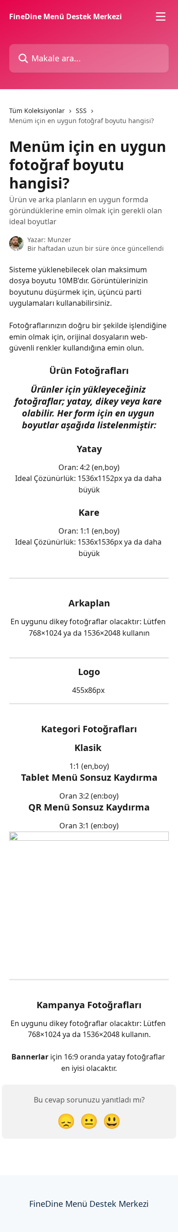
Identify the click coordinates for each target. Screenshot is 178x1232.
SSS (81, 110)
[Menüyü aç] (160, 16)
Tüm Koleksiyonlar (37, 110)
